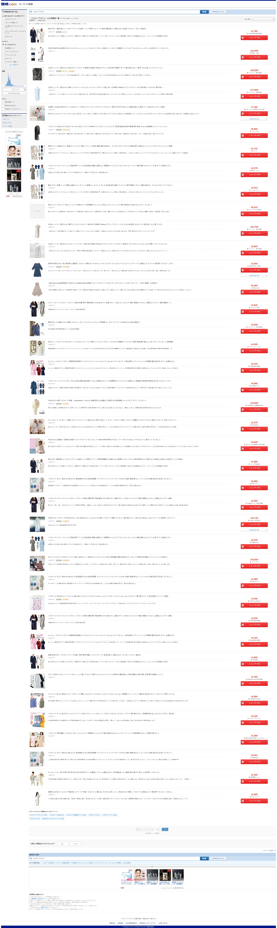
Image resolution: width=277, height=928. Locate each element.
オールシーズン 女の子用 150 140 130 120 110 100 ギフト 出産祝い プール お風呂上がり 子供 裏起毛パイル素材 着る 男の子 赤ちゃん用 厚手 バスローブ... (104, 772)
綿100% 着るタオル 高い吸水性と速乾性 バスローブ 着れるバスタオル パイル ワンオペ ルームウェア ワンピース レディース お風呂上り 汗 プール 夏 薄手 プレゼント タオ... (111, 263)
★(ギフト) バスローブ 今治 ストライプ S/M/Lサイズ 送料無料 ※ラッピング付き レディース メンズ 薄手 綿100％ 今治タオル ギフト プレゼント (100, 205)
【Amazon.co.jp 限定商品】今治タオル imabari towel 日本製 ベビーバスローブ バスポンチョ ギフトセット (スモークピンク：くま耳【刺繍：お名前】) (102, 283)
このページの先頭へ (268, 850)
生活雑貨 (9, 48)
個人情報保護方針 (131, 923)
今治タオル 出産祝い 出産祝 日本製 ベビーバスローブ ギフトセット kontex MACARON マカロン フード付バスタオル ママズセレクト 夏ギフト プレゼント (104, 439)
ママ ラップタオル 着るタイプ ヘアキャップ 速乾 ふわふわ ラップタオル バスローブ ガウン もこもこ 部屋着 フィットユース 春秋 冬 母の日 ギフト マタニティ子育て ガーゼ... (111, 694)
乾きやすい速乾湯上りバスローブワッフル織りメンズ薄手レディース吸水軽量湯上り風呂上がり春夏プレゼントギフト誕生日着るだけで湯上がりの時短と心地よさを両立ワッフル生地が (115, 459)
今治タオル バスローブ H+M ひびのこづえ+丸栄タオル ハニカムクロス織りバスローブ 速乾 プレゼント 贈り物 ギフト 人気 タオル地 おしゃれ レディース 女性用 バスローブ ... (112, 518)
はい (62, 843)
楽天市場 (9, 102)
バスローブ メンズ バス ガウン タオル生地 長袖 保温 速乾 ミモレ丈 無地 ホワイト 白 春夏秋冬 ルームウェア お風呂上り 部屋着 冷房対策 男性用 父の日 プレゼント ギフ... (110, 381)
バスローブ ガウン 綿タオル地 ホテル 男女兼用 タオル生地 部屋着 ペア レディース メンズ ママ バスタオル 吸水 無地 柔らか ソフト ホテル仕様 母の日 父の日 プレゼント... (110, 479)
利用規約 (120, 923)
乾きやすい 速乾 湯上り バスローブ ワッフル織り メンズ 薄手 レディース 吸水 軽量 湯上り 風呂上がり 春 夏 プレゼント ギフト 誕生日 (97, 29)
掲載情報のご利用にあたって (39, 898)
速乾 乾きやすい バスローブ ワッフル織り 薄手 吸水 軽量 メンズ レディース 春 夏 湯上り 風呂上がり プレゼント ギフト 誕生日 (94, 655)
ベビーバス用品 (11, 22)
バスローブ (10, 19)
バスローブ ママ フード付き (38, 815)
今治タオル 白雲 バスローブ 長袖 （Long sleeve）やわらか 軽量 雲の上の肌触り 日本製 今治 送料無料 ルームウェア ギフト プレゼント (97, 400)
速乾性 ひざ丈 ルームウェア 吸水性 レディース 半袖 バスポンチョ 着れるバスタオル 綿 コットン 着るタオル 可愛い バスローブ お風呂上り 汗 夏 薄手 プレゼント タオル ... (110, 792)
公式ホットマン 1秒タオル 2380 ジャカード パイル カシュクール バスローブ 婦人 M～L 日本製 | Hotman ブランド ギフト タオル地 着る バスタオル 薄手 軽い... (106, 87)
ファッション (10, 55)
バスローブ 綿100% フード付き (76, 815)
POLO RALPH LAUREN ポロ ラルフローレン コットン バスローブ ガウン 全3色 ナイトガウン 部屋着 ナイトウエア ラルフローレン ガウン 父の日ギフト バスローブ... (108, 48)
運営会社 (112, 923)
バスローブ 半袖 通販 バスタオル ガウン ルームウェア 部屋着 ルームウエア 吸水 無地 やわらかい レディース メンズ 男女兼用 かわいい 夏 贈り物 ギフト (103, 733)
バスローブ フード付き (109, 815)
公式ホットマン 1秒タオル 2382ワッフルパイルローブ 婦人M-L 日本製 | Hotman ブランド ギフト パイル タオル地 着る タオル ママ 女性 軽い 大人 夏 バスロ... (105, 224)
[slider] (3, 86)
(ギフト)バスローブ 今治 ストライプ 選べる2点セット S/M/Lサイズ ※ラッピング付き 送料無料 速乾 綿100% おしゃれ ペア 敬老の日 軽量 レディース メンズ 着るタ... (108, 557)
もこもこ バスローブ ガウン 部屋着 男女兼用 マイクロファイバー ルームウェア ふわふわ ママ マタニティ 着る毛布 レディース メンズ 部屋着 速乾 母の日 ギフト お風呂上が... (111, 361)
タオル (8, 36)
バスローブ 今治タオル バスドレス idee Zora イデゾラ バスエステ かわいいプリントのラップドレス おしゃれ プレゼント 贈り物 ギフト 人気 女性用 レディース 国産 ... (109, 596)
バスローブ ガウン (94, 815)
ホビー (8, 58)
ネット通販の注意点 (42, 907)
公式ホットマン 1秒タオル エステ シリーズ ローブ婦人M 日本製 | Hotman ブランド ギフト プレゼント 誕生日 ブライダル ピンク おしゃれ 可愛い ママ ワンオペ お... (108, 244)
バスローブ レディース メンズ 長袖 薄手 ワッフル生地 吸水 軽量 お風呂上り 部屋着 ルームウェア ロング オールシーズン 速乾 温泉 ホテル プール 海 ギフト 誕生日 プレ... (110, 166)
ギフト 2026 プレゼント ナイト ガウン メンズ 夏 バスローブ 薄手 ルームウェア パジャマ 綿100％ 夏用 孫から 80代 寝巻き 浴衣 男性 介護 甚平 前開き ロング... (106, 674)
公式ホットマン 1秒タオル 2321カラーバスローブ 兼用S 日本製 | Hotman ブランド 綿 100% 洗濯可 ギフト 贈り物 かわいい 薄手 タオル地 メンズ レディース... (105, 68)
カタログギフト (7, 122)
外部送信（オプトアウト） (148, 923)
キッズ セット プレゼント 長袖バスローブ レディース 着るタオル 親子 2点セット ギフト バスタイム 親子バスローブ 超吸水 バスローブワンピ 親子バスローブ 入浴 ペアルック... (112, 420)
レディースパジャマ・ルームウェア (15, 32)
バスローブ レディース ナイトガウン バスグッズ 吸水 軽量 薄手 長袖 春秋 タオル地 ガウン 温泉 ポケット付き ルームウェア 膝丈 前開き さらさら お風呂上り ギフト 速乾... (110, 498)
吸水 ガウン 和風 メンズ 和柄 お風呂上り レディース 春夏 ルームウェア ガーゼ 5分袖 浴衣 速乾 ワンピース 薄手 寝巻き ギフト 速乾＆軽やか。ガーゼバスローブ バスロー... (110, 185)
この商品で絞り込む (254, 119)
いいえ (75, 843)
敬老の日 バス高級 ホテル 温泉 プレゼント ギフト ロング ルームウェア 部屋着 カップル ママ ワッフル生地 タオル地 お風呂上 (94, 322)
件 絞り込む (14, 93)
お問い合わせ (163, 923)
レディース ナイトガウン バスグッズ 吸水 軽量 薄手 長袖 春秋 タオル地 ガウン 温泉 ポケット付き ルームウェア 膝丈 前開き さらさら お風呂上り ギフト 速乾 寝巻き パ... (110, 302)
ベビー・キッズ (12, 51)
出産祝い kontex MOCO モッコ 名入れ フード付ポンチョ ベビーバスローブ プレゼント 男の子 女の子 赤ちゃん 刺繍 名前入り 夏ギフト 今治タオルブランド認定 (106, 107)
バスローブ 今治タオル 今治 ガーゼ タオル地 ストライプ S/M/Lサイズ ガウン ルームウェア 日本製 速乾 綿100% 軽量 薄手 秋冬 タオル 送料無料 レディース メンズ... (108, 126)
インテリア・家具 (12, 62)
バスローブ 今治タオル (57, 815)
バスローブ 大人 (35, 818)
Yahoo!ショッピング (13, 109)
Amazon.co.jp (11, 105)
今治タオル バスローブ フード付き (53, 818)
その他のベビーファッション (14, 27)
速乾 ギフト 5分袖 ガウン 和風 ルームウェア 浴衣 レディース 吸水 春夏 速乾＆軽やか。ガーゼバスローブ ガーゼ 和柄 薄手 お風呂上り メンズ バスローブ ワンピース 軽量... (110, 146)
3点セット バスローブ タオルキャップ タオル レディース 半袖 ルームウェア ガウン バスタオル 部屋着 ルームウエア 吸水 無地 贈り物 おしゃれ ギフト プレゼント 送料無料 (110, 342)
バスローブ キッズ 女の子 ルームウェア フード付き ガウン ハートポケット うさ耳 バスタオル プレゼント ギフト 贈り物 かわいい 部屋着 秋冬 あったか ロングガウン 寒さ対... (111, 713)
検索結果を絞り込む (219, 11)
